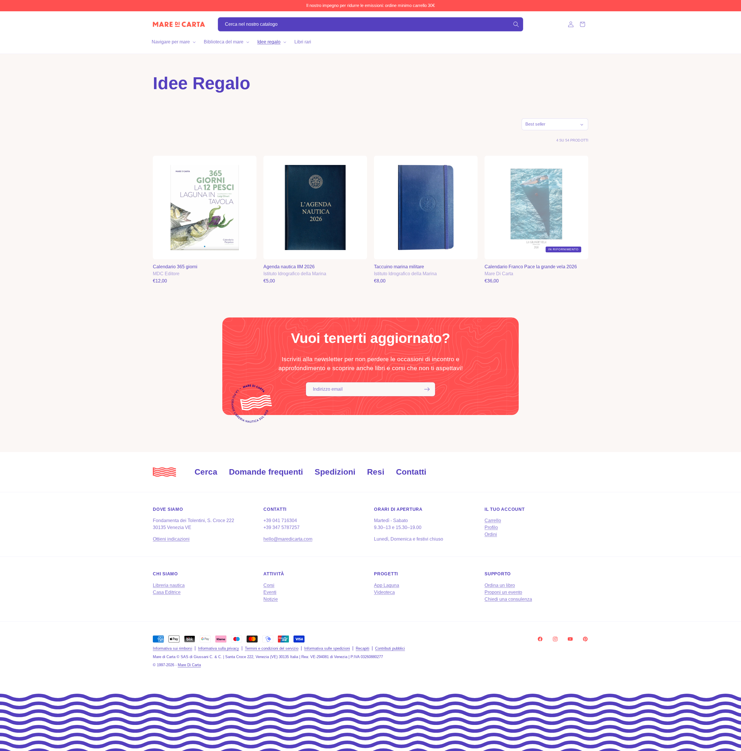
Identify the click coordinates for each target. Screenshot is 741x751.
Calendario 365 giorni (175, 266)
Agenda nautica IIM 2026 (289, 266)
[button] (173, 42)
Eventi (269, 592)
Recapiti (362, 648)
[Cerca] (516, 24)
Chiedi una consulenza (508, 599)
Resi (375, 471)
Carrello (493, 520)
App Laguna (386, 585)
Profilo (491, 527)
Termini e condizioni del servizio (271, 648)
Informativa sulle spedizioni (327, 648)
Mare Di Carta (189, 665)
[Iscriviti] (427, 389)
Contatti (411, 471)
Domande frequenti (266, 471)
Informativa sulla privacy (218, 648)
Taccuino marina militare (399, 266)
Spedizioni (335, 471)
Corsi (268, 585)
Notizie (270, 599)
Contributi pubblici (390, 648)
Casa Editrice (167, 592)
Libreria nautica (169, 585)
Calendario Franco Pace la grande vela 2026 (531, 266)
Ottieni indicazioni (171, 539)
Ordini (491, 534)
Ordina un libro (500, 585)
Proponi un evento (503, 592)
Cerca (206, 471)
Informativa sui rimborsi (172, 648)
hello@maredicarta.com (287, 539)
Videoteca (384, 592)
